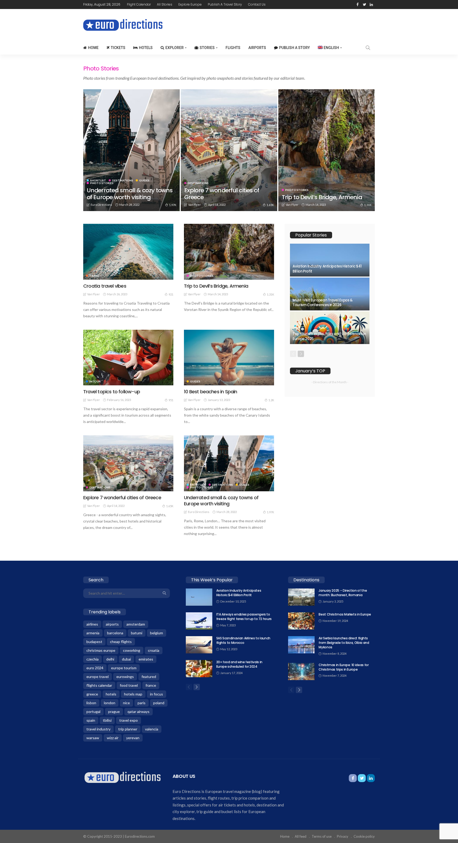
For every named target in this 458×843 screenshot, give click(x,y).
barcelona (115, 633)
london (109, 703)
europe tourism (123, 668)
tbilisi (107, 720)
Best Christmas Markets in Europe (345, 614)
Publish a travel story (225, 4)
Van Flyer (194, 204)
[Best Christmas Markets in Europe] (301, 621)
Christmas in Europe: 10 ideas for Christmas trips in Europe (343, 667)
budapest (94, 641)
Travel (94, 275)
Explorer (174, 48)
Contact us (257, 4)
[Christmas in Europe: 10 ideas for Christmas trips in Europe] (301, 671)
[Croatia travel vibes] (128, 251)
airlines (92, 624)
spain (90, 720)
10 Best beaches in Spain (210, 391)
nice (126, 703)
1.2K (271, 400)
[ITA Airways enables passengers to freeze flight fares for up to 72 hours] (199, 621)
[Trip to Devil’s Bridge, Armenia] (326, 150)
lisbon (91, 703)
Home (93, 48)
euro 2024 (94, 668)
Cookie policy (364, 836)
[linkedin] (371, 4)
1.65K (270, 205)
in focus (156, 694)
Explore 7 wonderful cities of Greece (221, 193)
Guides (144, 180)
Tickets (118, 48)
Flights (233, 48)
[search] (368, 48)
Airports (257, 48)
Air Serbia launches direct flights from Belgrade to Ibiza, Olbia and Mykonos (344, 642)
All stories (164, 4)
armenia (92, 633)
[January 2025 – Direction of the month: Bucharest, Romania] (301, 597)
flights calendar (99, 685)
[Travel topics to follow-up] (128, 357)
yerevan (132, 737)
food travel (129, 685)
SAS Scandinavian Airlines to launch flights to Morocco (243, 640)
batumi (136, 633)
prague (114, 711)
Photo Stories (101, 183)
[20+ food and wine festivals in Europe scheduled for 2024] (199, 668)
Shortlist (98, 180)
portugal (93, 711)
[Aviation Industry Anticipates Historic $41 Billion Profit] (329, 260)
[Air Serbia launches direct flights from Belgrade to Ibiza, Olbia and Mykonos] (301, 644)
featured (149, 676)
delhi (110, 659)
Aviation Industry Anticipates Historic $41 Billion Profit (327, 269)
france (151, 685)
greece (92, 694)
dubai (126, 659)
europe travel (97, 676)
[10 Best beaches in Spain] (229, 357)
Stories (207, 48)
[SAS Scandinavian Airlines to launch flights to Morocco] (199, 644)
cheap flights (121, 641)
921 (171, 294)
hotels (111, 694)
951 (171, 400)
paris (142, 703)
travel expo (128, 720)
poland (158, 703)
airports (112, 624)
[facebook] (357, 4)
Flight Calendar (139, 4)
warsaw (92, 737)
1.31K (367, 205)
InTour (95, 381)
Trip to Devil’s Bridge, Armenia (322, 197)
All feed (300, 836)
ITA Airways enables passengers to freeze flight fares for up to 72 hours (244, 616)
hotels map (133, 694)
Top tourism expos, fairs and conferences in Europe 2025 (329, 336)
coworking (131, 650)
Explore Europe (190, 4)
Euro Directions (101, 204)
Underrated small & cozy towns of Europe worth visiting (130, 193)
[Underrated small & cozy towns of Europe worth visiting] (131, 150)
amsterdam (135, 624)
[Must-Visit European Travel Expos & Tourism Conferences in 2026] (329, 294)
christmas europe (100, 650)
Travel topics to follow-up (111, 391)
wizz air (112, 737)
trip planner (127, 729)
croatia (153, 650)
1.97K (172, 205)
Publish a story (294, 48)
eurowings (125, 676)
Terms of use (322, 836)
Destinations (122, 180)
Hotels (146, 48)
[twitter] (364, 4)
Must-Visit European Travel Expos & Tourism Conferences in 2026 (323, 302)
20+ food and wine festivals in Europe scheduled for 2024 (239, 664)
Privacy (342, 836)
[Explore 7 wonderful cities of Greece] (229, 150)
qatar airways (138, 711)
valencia (151, 729)
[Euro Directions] (122, 776)
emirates (146, 659)
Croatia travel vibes (104, 286)
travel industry (98, 729)
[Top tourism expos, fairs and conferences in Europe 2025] (329, 327)
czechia (92, 659)
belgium (156, 633)
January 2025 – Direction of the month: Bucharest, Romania (343, 592)
